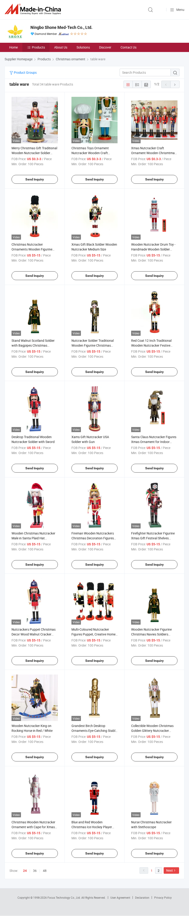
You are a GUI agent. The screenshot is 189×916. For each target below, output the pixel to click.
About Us (60, 47)
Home (13, 47)
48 (45, 870)
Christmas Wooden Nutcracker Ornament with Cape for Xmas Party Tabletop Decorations (33, 827)
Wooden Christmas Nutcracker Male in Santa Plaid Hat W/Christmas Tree (33, 538)
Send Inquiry (34, 179)
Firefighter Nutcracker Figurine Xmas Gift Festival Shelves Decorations (153, 538)
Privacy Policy (163, 897)
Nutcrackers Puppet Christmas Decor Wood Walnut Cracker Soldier (34, 634)
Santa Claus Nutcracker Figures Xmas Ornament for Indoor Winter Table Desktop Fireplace (153, 442)
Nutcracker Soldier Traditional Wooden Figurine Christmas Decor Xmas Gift (92, 345)
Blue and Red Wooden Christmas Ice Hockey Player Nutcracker (91, 827)
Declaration (142, 897)
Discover (105, 47)
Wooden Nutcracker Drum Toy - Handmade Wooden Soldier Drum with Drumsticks (153, 249)
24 (25, 871)
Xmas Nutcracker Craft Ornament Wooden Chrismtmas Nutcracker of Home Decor (153, 153)
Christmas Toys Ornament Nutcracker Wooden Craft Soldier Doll (90, 153)
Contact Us (128, 47)
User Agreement (120, 897)
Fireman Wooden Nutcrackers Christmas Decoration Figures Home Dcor (92, 538)
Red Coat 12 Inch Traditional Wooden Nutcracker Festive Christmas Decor (151, 345)
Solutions (83, 47)
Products (38, 47)
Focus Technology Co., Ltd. (64, 897)
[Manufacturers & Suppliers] (34, 9)
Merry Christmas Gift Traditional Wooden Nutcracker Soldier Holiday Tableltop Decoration (34, 153)
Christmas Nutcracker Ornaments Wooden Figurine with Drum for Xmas (32, 249)
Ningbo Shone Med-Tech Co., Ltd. (61, 27)
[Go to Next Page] (175, 84)
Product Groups (25, 72)
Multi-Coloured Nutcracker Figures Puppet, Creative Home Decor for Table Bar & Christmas (94, 634)
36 (35, 870)
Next (169, 870)
